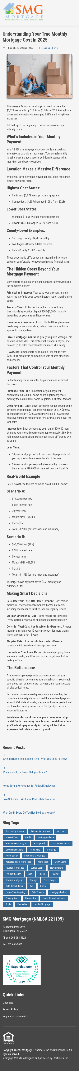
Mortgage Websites (13, 1058)
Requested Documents (15, 1016)
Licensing (8, 1002)
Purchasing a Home (48, 48)
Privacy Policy (10, 1009)
